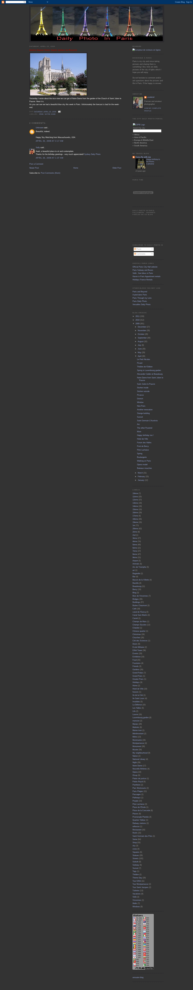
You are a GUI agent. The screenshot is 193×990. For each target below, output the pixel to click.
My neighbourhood (140, 753)
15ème (135, 509)
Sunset (140, 417)
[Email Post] (59, 111)
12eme (135, 500)
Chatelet (136, 628)
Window (140, 402)
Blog (134, 593)
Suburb (135, 862)
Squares (136, 852)
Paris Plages (138, 791)
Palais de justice (139, 778)
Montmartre (137, 740)
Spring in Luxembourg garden (149, 370)
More (139, 432)
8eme (135, 554)
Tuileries (136, 890)
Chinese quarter (139, 631)
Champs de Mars (140, 621)
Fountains (137, 663)
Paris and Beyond (140, 292)
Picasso (140, 395)
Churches (136, 637)
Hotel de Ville (142, 439)
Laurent (151, 97)
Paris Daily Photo (140, 301)
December (142, 327)
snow (135, 849)
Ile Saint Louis (138, 698)
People (135, 801)
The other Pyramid (144, 428)
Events (135, 653)
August (141, 341)
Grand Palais (138, 673)
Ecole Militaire (138, 647)
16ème (135, 512)
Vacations (137, 894)
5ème (41, 114)
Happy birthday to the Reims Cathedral (153, 161)
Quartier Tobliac (139, 820)
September (142, 338)
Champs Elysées (140, 625)
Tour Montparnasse (140, 884)
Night (135, 762)
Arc (138, 424)
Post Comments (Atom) (50, 173)
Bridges (136, 599)
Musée (135, 750)
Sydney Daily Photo (92, 154)
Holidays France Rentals (143, 280)
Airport (135, 561)
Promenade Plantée (141, 817)
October (141, 334)
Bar (134, 577)
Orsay (135, 775)
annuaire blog (138, 977)
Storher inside (142, 388)
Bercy (135, 589)
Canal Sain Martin (140, 615)
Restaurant (137, 830)
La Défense (137, 705)
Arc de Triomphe (139, 567)
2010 (137, 320)
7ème (135, 551)
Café (134, 609)
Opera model (142, 464)
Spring (139, 453)
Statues (136, 855)
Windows (136, 907)
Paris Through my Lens (142, 298)
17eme (135, 516)
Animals (136, 564)
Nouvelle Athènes (140, 769)
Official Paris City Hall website (145, 267)
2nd (134, 535)
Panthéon (136, 785)
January (141, 480)
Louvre (135, 714)
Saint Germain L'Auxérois (147, 421)
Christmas (137, 634)
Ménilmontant (138, 734)
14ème (135, 506)
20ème (135, 529)
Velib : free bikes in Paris (143, 273)
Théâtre (136, 874)
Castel (135, 618)
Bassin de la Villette (141, 580)
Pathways (137, 798)
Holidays (136, 682)
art (134, 570)
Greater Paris (138, 679)
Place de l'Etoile (139, 807)
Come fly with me (143, 157)
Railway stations (139, 823)
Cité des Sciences (140, 641)
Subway (136, 865)
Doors (135, 644)
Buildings (136, 602)
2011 (137, 316)
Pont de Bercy (143, 446)
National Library (139, 759)
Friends (136, 666)
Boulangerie (142, 457)
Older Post (116, 168)
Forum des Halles (144, 443)
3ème (135, 538)
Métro (135, 737)
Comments (140, 254)
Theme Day (137, 878)
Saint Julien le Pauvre (146, 384)
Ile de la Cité (138, 695)
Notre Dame (50, 114)
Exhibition (137, 657)
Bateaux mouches (144, 468)
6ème (135, 548)
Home (75, 168)
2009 (137, 324)
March (140, 473)
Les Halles (137, 708)
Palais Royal (138, 782)
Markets (136, 727)
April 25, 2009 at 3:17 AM (49, 141)
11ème (135, 497)
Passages (137, 794)
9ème (135, 557)
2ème (135, 532)
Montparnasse (138, 743)
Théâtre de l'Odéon (144, 367)
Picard (139, 363)
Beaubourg (137, 586)
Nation (135, 756)
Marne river (137, 730)
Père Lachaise (143, 450)
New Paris (141, 406)
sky (134, 846)
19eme (135, 522)
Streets (135, 858)
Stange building (143, 413)
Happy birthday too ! (145, 435)
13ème (135, 503)
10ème (135, 493)
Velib (134, 897)
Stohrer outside (143, 391)
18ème (135, 519)
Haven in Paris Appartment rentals (147, 276)
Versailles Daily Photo (141, 304)
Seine (135, 839)
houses (135, 692)
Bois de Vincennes (140, 596)
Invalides (136, 702)
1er (134, 525)
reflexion (136, 826)
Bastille (136, 583)
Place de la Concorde (141, 810)
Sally (38, 147)
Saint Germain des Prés (142, 836)
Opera (135, 772)
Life (134, 711)
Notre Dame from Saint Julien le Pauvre (53, 50)
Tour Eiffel (137, 881)
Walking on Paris (144, 461)
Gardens (136, 669)
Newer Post (34, 168)
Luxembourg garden (141, 717)
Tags (134, 871)
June (140, 349)
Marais (135, 724)
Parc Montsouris (139, 788)
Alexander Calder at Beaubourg (149, 374)
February (142, 476)
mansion (136, 721)
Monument (137, 746)
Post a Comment (36, 164)
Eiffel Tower (137, 650)
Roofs (135, 833)
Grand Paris (137, 676)
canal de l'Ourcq (139, 612)
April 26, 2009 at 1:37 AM (49, 158)
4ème (135, 541)
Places (135, 814)
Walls (135, 903)
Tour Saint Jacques (140, 887)
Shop (135, 842)
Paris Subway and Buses (143, 270)
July (140, 345)
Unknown (39, 128)
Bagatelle (136, 573)
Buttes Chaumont (140, 605)
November (142, 330)
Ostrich (140, 399)
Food (135, 660)
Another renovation (144, 410)
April (140, 356)
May (140, 352)
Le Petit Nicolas (143, 359)
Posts (138, 249)
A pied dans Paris (140, 295)
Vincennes (137, 900)
